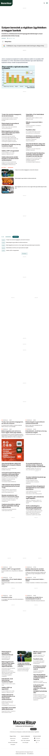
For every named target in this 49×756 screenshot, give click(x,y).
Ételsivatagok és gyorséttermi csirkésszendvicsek (25, 178)
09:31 (3, 240)
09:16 (3, 242)
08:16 (3, 250)
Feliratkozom (33, 729)
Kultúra (5, 183)
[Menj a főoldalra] (6, 3)
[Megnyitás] (47, 3)
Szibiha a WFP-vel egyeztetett (12, 250)
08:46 (3, 247)
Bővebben (24, 253)
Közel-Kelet (6, 175)
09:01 (3, 245)
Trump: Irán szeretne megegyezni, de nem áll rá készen (26, 169)
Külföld (5, 191)
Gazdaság (15, 236)
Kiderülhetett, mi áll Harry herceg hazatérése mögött (17, 247)
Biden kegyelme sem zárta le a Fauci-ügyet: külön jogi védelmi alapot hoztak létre (31, 187)
